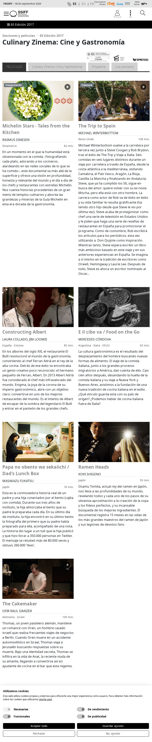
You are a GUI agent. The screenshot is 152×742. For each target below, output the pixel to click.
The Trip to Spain (97, 126)
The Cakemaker (19, 604)
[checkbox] (7, 709)
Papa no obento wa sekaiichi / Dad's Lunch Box (35, 470)
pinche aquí (45, 699)
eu (84, 4)
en (92, 4)
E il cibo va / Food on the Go (109, 332)
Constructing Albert (24, 332)
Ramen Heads (93, 467)
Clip (67, 91)
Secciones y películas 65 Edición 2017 (33, 35)
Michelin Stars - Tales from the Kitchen (36, 129)
